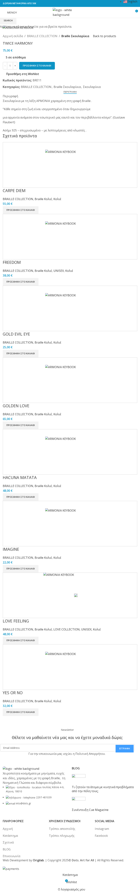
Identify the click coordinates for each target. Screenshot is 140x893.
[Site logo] (70, 12)
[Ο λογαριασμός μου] (126, 12)
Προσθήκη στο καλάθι (37, 65)
